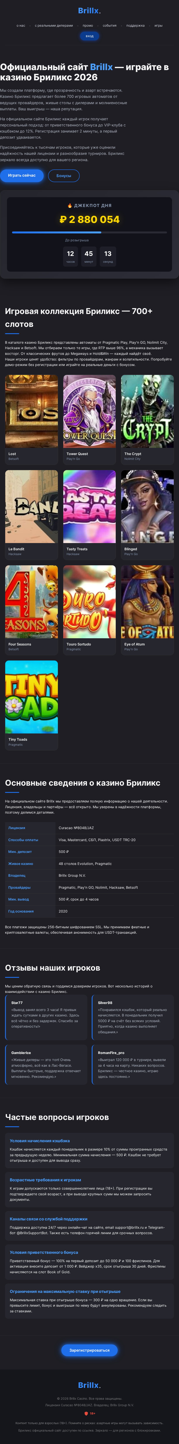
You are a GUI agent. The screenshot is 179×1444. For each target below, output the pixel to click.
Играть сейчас (22, 175)
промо (88, 25)
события (110, 25)
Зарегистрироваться (89, 1350)
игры (158, 25)
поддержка (135, 25)
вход (89, 36)
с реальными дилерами (54, 25)
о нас (21, 25)
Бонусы (64, 175)
